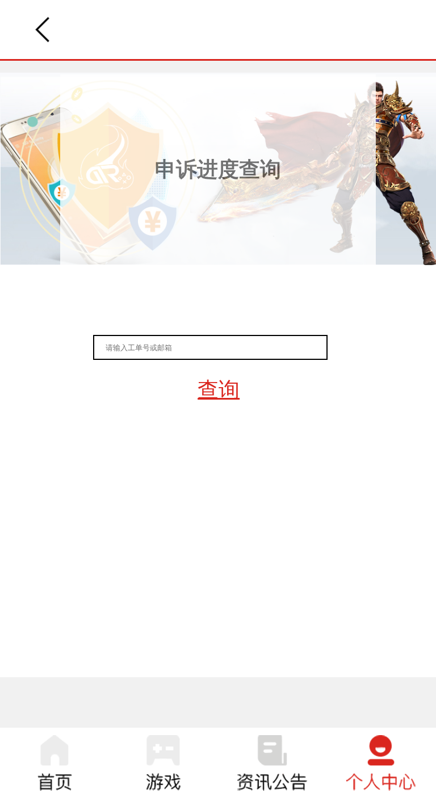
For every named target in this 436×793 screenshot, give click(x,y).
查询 (219, 389)
